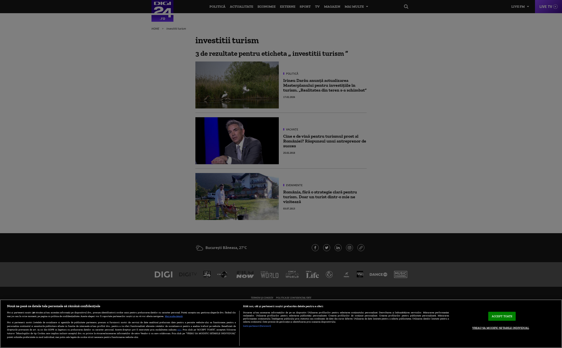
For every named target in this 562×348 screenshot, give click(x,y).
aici (179, 329)
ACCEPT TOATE (502, 316)
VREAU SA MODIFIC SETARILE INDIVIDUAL (500, 328)
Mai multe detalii (174, 316)
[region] (281, 323)
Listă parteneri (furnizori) (257, 325)
